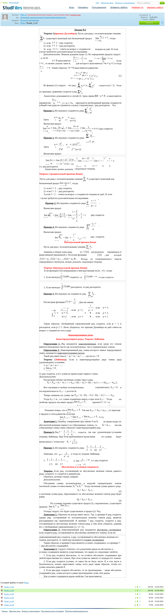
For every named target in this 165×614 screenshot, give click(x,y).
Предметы (83, 7)
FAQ (97, 3)
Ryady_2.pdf (9, 590)
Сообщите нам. (75, 15)
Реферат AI (137, 7)
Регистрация (14, 2)
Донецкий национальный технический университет (43, 18)
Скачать (149, 23)
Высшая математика (29, 20)
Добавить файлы (119, 7)
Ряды (22, 23)
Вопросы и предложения (125, 3)
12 (135, 605)
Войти (5, 2)
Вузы (71, 7)
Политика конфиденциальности (76, 611)
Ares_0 (23, 15)
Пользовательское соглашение (52, 611)
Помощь (5, 611)
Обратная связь (107, 3)
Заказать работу (155, 7)
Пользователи (99, 7)
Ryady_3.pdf (9, 594)
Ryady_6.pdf (9, 605)
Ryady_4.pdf (9, 598)
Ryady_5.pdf (9, 601)
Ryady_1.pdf (9, 587)
